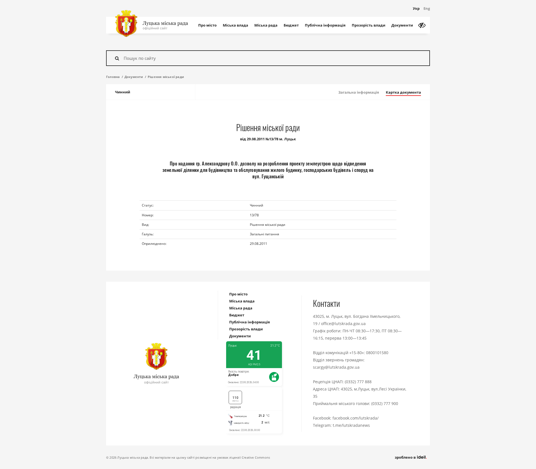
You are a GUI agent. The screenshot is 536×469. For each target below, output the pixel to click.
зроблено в (406, 457)
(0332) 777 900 (384, 403)
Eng (426, 8)
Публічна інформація (325, 25)
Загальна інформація (358, 92)
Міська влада (235, 25)
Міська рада (265, 25)
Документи (402, 25)
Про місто (207, 25)
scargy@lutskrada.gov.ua (336, 367)
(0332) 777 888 (358, 381)
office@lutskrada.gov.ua (343, 323)
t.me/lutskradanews (351, 425)
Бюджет (291, 25)
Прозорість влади (368, 25)
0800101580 (377, 352)
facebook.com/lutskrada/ (355, 418)
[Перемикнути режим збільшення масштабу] (422, 25)
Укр (416, 8)
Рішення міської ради (166, 77)
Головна (113, 77)
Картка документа (403, 92)
